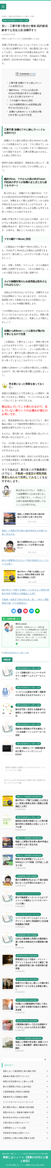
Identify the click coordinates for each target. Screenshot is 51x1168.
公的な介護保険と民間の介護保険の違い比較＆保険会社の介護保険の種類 (31, 941)
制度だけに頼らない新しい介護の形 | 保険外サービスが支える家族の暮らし (32, 986)
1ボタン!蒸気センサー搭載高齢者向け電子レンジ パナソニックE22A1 (30, 751)
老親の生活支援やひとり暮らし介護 (16, 653)
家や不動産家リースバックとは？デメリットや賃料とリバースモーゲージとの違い (31, 900)
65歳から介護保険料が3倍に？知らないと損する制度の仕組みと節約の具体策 (31, 1006)
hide (33, 74)
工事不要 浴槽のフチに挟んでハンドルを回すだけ (25, 84)
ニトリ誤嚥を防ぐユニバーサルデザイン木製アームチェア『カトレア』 (30, 675)
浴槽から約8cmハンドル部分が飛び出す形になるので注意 (24, 113)
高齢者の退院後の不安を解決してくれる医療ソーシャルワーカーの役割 (30, 731)
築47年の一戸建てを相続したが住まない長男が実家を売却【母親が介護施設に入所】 (31, 803)
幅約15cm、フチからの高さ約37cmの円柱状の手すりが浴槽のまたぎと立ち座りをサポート (25, 93)
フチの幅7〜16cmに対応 (20, 100)
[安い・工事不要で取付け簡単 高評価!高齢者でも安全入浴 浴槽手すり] (31, 611)
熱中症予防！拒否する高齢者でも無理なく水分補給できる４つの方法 (30, 712)
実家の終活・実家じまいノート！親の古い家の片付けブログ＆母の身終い (25, 1154)
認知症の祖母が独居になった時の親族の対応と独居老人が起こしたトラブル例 (31, 824)
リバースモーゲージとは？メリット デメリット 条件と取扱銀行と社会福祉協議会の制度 (31, 921)
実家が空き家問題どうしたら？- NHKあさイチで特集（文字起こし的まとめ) (31, 862)
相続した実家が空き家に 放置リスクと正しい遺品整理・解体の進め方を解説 (31, 1045)
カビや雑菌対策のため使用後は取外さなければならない (24, 106)
